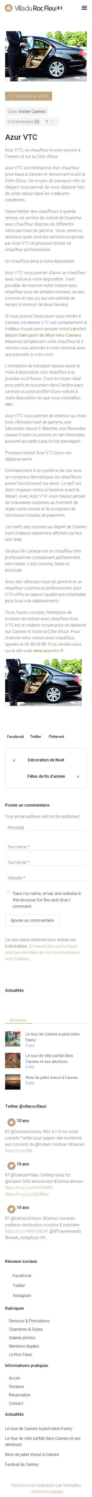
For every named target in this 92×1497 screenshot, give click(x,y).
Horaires (16, 1386)
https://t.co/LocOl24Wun (27, 1194)
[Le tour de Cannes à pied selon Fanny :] (12, 1039)
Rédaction (20, 1485)
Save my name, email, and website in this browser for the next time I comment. (47, 900)
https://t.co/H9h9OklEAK (26, 1231)
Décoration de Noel (46, 760)
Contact (16, 1403)
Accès (14, 1378)
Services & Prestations (29, 1320)
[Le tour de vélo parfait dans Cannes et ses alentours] (12, 1060)
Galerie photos (22, 1337)
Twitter (35, 737)
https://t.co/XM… (19, 1150)
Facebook (15, 737)
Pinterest (56, 737)
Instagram (22, 1295)
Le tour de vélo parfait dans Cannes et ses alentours (49, 1058)
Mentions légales (24, 1346)
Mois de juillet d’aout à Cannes (52, 1077)
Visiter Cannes (32, 111)
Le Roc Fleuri (20, 1354)
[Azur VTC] (46, 55)
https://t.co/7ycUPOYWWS (29, 1187)
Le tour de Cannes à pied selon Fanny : (53, 1037)
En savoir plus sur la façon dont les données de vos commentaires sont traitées (42, 952)
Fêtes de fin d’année (46, 776)
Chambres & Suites (26, 1329)
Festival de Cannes (22, 1464)
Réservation (19, 1395)
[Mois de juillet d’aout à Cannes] (12, 1082)
